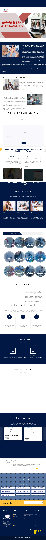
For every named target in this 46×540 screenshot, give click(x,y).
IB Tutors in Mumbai (6, 491)
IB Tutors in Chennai (6, 487)
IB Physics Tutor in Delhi (37, 494)
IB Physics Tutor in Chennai (38, 491)
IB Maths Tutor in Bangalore (22, 488)
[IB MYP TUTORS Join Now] (19, 242)
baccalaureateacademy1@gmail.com (39, 528)
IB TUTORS (13, 355)
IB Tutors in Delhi (5, 495)
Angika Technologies (27, 538)
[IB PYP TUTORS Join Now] (30, 242)
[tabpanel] (23, 435)
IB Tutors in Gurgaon (6, 494)
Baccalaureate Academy (27, 537)
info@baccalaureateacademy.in (39, 527)
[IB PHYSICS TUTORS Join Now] (19, 257)
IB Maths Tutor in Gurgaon (22, 492)
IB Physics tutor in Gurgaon (38, 490)
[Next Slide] (41, 464)
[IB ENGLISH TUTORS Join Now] (19, 271)
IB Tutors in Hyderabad (6, 488)
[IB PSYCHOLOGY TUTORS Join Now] (30, 271)
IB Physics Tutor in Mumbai (38, 487)
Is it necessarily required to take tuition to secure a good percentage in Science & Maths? (32, 432)
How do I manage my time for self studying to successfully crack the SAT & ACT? (13, 432)
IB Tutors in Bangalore (6, 492)
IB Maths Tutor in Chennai (22, 494)
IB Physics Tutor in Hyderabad (38, 492)
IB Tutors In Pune (5, 490)
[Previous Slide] (4, 464)
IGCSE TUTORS (33, 355)
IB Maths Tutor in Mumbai (22, 490)
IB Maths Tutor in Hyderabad (22, 491)
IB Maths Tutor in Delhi (21, 487)
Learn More (32, 221)
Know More (7, 438)
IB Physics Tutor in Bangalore (38, 488)
